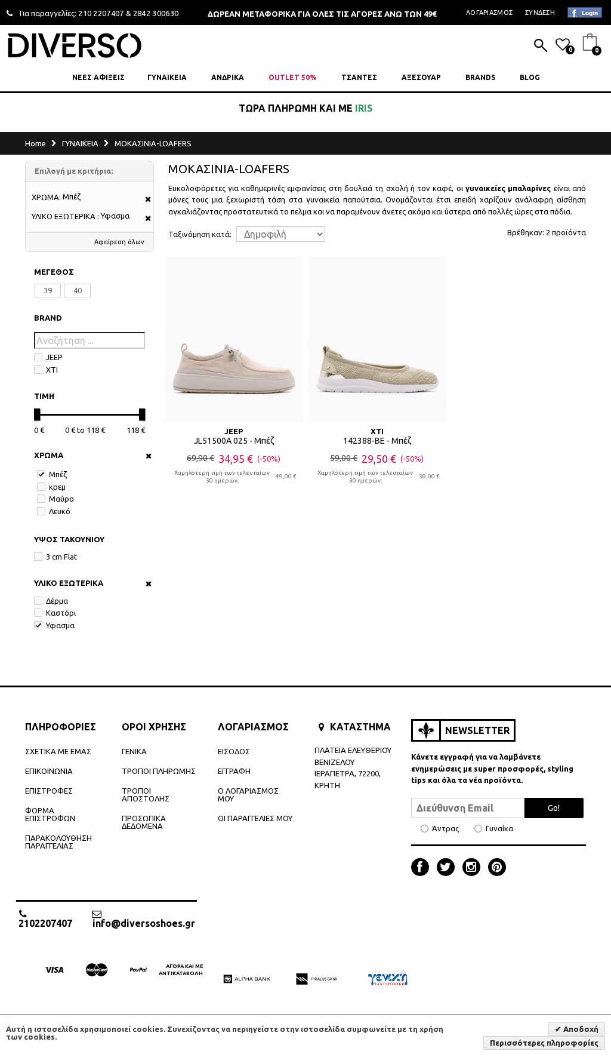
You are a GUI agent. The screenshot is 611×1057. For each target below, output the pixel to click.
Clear (145, 456)
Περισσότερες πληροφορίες (544, 1042)
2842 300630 (156, 13)
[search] (541, 47)
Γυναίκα (499, 828)
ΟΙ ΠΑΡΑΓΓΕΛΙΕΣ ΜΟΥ (255, 818)
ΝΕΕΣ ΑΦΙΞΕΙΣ (98, 77)
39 (48, 290)
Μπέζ (58, 474)
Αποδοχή (579, 1029)
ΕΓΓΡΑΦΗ (234, 771)
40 (77, 290)
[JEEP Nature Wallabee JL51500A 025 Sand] (234, 338)
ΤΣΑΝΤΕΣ (359, 77)
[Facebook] (423, 868)
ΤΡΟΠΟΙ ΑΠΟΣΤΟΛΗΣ (145, 794)
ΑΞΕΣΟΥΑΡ (421, 77)
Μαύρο (61, 498)
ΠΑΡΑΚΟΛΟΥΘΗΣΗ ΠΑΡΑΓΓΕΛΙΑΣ (58, 842)
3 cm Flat (61, 556)
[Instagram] (474, 868)
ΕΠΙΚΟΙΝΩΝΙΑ (49, 771)
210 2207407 (101, 13)
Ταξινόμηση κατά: (200, 234)
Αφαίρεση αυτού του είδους (144, 200)
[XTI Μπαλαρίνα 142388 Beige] (377, 338)
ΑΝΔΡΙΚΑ (227, 77)
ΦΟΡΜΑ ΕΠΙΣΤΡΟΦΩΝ (50, 814)
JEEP (54, 357)
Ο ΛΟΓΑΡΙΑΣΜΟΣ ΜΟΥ (248, 794)
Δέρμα (57, 601)
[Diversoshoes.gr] (74, 45)
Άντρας (445, 828)
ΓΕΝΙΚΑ (134, 751)
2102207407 (45, 923)
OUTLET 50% (293, 77)
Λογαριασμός (489, 12)
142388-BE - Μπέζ (377, 440)
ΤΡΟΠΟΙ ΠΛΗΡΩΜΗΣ (159, 771)
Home (35, 143)
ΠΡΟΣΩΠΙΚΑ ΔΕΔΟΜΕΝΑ (144, 822)
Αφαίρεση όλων (119, 241)
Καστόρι (61, 613)
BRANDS (480, 77)
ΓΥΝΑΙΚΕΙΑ (167, 77)
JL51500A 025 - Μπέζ (234, 440)
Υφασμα (60, 625)
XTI (52, 369)
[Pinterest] (497, 868)
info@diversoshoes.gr (143, 923)
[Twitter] (449, 868)
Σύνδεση (540, 12)
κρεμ (57, 487)
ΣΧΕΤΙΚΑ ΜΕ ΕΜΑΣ (58, 751)
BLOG (530, 77)
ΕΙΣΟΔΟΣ (234, 751)
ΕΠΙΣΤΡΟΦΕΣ (49, 790)
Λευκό (59, 511)
